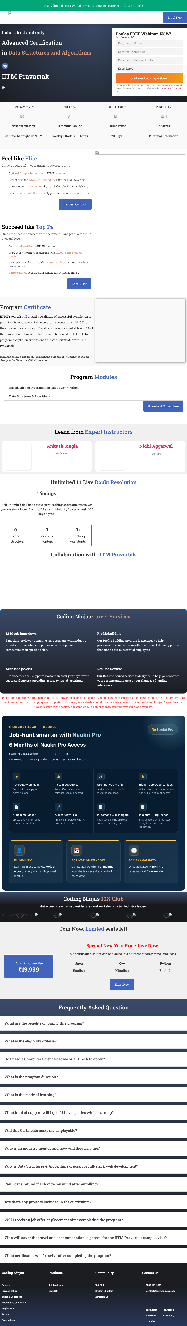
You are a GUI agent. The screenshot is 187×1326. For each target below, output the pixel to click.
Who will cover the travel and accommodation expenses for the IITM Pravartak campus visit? (86, 1237)
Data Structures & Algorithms (29, 396)
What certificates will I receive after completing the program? (58, 1255)
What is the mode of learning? (30, 1094)
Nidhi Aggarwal (156, 446)
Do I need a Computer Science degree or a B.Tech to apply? (55, 1058)
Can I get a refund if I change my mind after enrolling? (52, 1184)
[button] (175, 17)
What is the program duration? (31, 1076)
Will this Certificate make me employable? (41, 1130)
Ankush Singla (62, 446)
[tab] (93, 387)
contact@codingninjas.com (160, 1290)
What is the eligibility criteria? (31, 1041)
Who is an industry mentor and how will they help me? (52, 1148)
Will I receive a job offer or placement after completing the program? (64, 1219)
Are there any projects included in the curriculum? (48, 1201)
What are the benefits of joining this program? (44, 1023)
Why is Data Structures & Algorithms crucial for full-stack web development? (71, 1166)
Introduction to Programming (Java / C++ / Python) (44, 387)
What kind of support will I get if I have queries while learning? (59, 1112)
